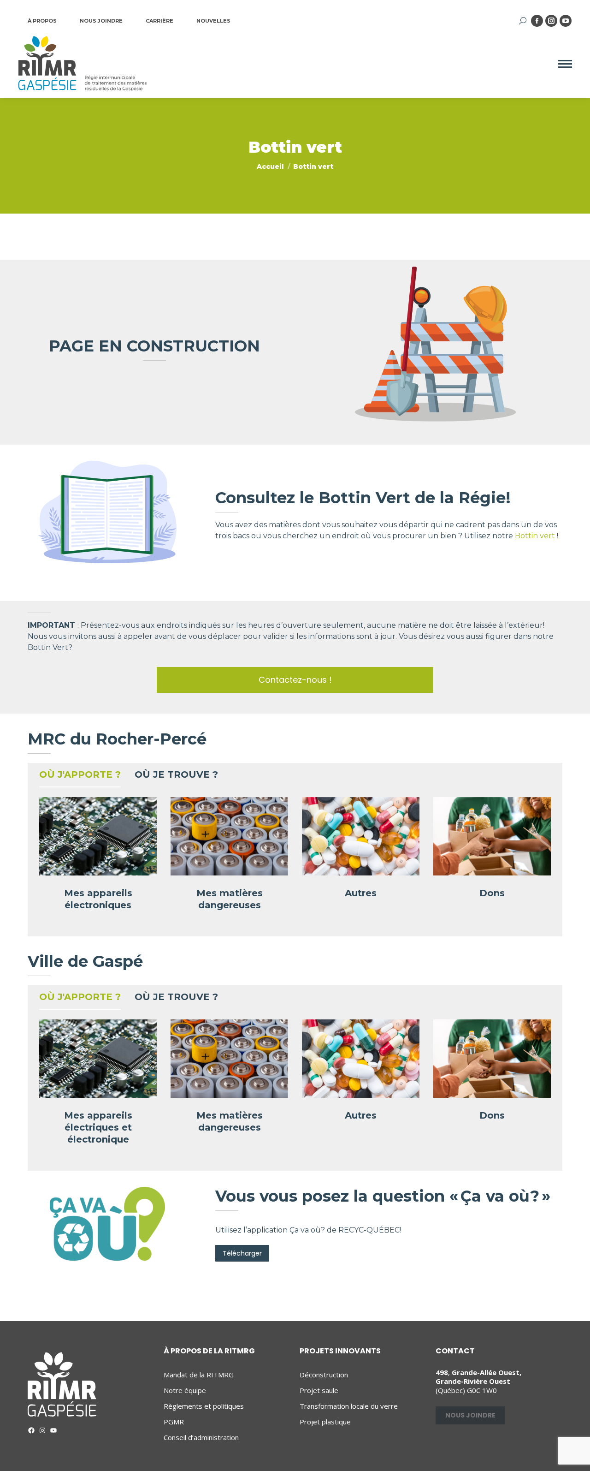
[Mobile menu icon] (565, 63)
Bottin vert (535, 535)
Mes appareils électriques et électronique (98, 1127)
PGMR (174, 1421)
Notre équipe (185, 1390)
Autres (361, 893)
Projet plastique (325, 1421)
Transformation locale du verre (349, 1406)
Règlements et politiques (204, 1406)
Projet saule (319, 1390)
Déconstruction (324, 1374)
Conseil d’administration (201, 1437)
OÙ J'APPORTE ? (80, 774)
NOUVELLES (213, 21)
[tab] (80, 776)
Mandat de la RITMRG (199, 1374)
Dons (492, 893)
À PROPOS (42, 21)
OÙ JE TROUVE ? (176, 774)
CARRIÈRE (159, 21)
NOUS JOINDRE (101, 21)
